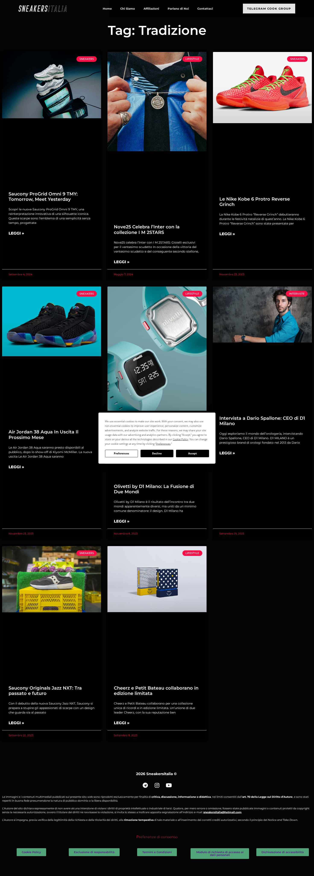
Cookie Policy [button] (180, 439)
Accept (192, 453)
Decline (157, 453)
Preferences (121, 453)
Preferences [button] (163, 443)
